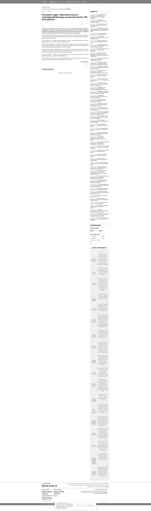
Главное (44, 11)
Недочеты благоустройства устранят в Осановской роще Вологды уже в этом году (99, 210)
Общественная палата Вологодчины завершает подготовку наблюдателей (98, 25)
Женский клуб (106, 486)
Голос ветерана (98, 486)
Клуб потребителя (96, 485)
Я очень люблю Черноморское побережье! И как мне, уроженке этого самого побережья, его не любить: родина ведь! (103, 397)
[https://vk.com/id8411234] (94, 364)
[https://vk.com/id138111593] (93, 262)
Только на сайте (87, 485)
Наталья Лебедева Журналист (94, 361)
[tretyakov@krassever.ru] (93, 311)
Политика (69, 483)
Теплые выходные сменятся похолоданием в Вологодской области (99, 125)
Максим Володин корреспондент (94, 320)
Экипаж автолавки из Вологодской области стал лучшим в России (98, 155)
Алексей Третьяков (94, 309)
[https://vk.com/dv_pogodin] (93, 286)
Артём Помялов (94, 273)
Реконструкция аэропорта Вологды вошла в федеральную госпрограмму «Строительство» (99, 143)
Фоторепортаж (102, 483)
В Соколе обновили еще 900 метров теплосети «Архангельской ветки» (99, 129)
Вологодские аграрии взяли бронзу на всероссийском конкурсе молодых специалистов (99, 84)
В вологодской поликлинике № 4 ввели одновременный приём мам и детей (99, 37)
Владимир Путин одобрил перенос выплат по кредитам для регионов (99, 151)
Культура (85, 483)
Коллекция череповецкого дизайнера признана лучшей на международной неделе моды (99, 177)
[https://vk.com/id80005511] (94, 476)
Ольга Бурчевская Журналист (94, 299)
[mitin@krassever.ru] (93, 447)
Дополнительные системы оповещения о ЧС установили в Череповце (99, 50)
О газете (44, 504)
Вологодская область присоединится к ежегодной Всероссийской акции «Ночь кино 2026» (99, 71)
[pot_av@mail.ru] (93, 387)
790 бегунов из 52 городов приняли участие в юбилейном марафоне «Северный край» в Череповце (99, 92)
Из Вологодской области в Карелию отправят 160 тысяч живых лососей (99, 76)
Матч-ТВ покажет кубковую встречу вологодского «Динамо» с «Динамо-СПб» (99, 199)
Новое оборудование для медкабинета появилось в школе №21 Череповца (99, 219)
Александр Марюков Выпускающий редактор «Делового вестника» (94, 461)
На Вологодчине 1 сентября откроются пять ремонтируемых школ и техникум (99, 121)
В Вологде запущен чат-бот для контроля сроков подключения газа (99, 41)
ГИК (108, 501)
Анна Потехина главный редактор (94, 384)
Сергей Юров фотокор (93, 347)
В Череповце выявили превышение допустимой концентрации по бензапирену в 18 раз (99, 192)
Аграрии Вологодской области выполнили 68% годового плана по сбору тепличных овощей (99, 45)
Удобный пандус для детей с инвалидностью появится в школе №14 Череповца (99, 147)
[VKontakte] (65, 74)
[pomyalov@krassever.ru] (93, 275)
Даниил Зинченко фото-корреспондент (94, 411)
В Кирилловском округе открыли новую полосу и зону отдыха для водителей (99, 80)
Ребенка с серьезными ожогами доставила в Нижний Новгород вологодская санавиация (99, 133)
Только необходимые (89, 505)
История (48, 504)
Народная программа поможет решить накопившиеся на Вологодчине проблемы (98, 181)
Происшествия (91, 483)
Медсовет (102, 485)
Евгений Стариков (94, 373)
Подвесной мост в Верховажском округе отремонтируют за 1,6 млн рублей (99, 159)
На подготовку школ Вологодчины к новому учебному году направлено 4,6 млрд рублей (98, 167)
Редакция (53, 504)
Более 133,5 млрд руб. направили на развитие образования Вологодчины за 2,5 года (98, 104)
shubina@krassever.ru (46, 499)
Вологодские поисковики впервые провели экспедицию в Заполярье (99, 206)
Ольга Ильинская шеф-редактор (94, 259)
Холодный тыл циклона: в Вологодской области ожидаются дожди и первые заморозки (99, 67)
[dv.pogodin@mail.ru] (92, 286)
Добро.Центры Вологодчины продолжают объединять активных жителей (98, 21)
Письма (107, 485)
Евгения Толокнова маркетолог (94, 400)
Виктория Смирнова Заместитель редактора (93, 422)
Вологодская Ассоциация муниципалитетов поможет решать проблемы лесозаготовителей (99, 215)
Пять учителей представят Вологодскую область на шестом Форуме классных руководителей (99, 185)
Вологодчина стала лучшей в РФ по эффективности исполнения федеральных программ (98, 88)
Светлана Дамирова (94, 434)
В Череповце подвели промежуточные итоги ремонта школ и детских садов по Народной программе (98, 63)
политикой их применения (61, 507)
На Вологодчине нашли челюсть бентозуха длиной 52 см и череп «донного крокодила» (99, 117)
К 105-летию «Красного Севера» (76, 485)
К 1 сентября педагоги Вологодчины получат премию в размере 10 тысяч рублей (99, 109)
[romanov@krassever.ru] (93, 323)
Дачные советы (90, 486)
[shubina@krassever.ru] (93, 338)
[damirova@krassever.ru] (93, 436)
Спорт (96, 483)
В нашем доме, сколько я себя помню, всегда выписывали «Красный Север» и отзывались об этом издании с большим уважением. (103, 456)
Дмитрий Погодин (94, 284)
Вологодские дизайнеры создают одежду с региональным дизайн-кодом (99, 163)
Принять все (79, 505)
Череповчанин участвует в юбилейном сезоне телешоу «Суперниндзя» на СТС (99, 59)
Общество (80, 483)
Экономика (74, 483)
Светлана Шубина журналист (94, 335)
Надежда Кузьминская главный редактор (93, 473)
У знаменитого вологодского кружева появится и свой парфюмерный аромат (98, 96)
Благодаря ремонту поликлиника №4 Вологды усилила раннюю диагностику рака (98, 100)
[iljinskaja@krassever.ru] (92, 262)
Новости (49, 11)
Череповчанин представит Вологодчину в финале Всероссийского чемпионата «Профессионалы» (99, 113)
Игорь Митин (93, 445)
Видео (107, 483)
